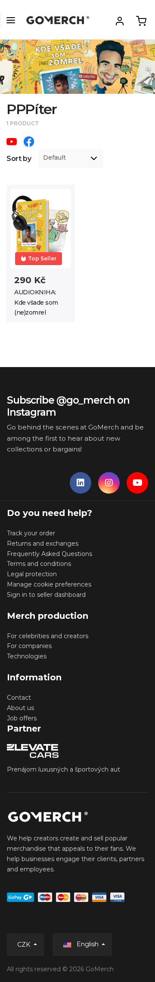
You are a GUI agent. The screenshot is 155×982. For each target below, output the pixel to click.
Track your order (31, 533)
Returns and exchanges (42, 543)
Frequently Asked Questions (49, 554)
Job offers (22, 718)
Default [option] (54, 157)
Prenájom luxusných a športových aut (63, 769)
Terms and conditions (39, 564)
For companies (29, 646)
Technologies (26, 656)
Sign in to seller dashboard (46, 595)
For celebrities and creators (47, 636)
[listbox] (70, 158)
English (87, 944)
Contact (19, 697)
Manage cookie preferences (49, 584)
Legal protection (32, 574)
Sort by (18, 158)
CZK (24, 944)
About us (20, 708)
